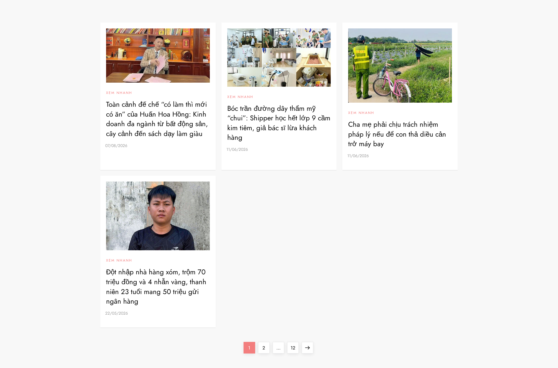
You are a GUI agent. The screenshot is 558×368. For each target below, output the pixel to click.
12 (294, 347)
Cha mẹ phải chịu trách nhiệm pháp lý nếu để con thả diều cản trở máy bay (397, 134)
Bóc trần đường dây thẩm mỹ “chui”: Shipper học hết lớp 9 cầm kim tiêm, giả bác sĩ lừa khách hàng (278, 123)
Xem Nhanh (119, 93)
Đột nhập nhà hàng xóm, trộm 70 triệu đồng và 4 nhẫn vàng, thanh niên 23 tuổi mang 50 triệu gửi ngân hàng (156, 286)
